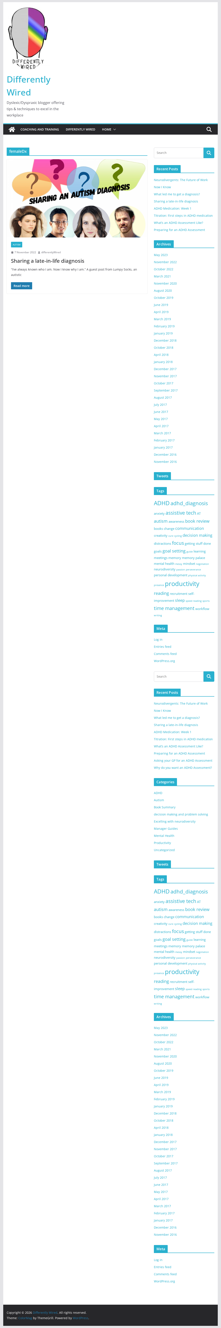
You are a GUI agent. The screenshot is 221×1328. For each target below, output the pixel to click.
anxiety (159, 513)
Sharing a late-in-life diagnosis (47, 260)
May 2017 (161, 419)
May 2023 (161, 255)
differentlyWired (51, 252)
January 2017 (163, 447)
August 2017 (163, 397)
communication (189, 528)
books (158, 528)
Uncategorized (164, 850)
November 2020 (165, 283)
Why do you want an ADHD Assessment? (183, 768)
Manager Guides (166, 828)
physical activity (197, 575)
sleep (180, 600)
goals (158, 551)
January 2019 (163, 333)
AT (199, 513)
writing (158, 615)
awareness (176, 521)
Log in (158, 639)
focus (178, 543)
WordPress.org (164, 661)
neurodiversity (164, 569)
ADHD (162, 503)
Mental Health (164, 836)
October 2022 (163, 269)
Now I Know (162, 187)
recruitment (178, 593)
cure (170, 535)
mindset (189, 563)
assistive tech (181, 512)
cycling (178, 535)
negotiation (202, 563)
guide (189, 551)
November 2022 (165, 262)
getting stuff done (198, 543)
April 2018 (161, 355)
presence (159, 585)
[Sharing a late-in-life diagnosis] (77, 198)
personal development (170, 575)
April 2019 (161, 312)
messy (178, 563)
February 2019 (164, 326)
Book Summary (164, 807)
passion (180, 569)
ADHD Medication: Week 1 (172, 208)
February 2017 (164, 440)
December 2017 (165, 369)
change (169, 528)
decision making (197, 535)
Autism (17, 244)
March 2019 (162, 319)
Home (106, 129)
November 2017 (165, 376)
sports (206, 600)
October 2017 (163, 383)
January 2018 (163, 362)
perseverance (193, 569)
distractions (162, 543)
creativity (160, 535)
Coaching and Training (40, 129)
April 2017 (161, 426)
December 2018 (165, 340)
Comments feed (165, 654)
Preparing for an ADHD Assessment (179, 230)
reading (161, 593)
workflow (202, 609)
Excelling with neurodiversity (175, 821)
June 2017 (161, 412)
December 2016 (165, 454)
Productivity (162, 843)
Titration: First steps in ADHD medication (183, 215)
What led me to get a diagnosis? (177, 194)
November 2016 (165, 462)
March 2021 (162, 276)
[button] (113, 129)
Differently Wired (80, 129)
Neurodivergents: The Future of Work (181, 180)
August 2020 (163, 290)
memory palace (193, 558)
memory (174, 558)
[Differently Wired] (12, 129)
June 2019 (161, 305)
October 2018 (163, 348)
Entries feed (162, 647)
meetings (160, 558)
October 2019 (163, 298)
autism (161, 521)
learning (200, 551)
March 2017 (162, 433)
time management (174, 608)
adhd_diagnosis (189, 503)
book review (197, 521)
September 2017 (166, 390)
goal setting (174, 551)
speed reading (194, 600)
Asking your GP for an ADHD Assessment (183, 760)
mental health (164, 563)
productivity (182, 583)
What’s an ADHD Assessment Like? (178, 223)
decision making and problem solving (181, 814)
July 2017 (160, 405)
